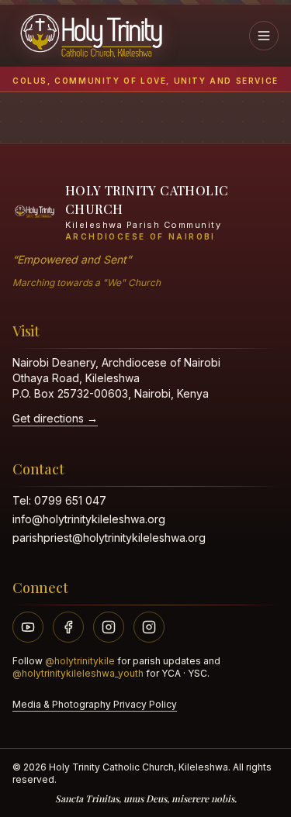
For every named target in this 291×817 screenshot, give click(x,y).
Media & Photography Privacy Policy (94, 704)
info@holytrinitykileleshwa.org (88, 519)
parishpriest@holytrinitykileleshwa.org (109, 537)
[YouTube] (27, 627)
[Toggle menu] (264, 35)
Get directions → (55, 418)
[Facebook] (68, 627)
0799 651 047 (70, 500)
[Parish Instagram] (108, 627)
